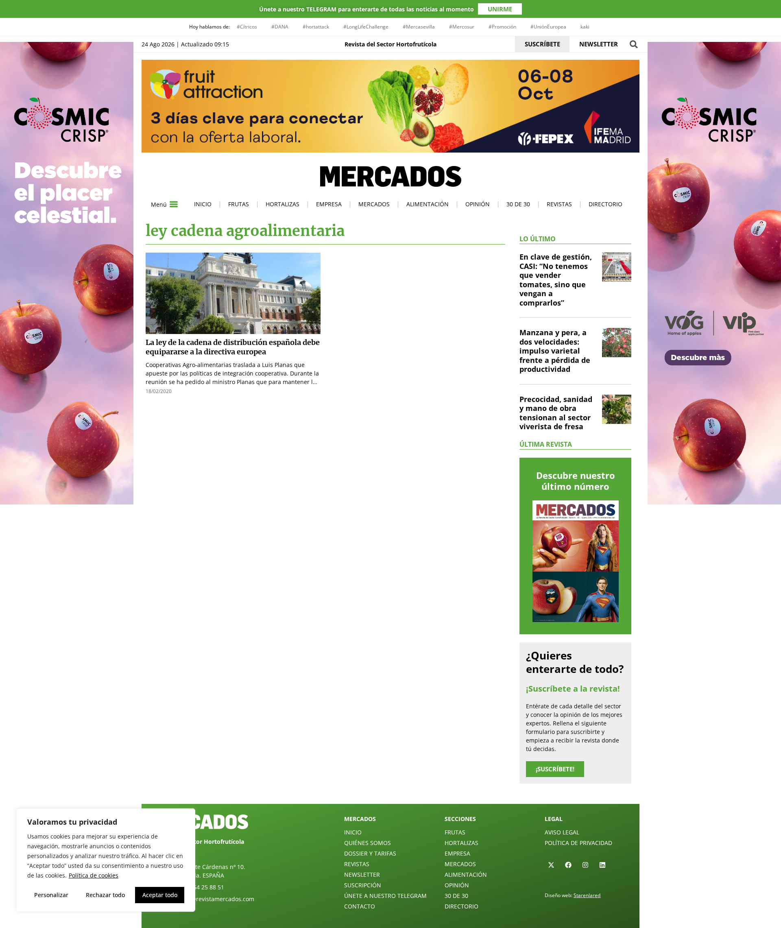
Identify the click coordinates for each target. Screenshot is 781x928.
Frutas (238, 204)
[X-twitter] (551, 864)
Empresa (329, 204)
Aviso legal (562, 832)
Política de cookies (93, 875)
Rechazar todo (105, 895)
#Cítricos (247, 26)
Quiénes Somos (367, 843)
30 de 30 (518, 204)
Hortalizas (282, 204)
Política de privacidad (578, 843)
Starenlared (587, 895)
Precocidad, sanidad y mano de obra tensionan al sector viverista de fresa (555, 413)
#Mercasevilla (419, 26)
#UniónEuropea (548, 26)
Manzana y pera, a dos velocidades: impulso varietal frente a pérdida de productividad (554, 351)
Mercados (374, 204)
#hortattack (316, 26)
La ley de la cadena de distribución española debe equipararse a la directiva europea (233, 347)
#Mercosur (461, 26)
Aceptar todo (159, 895)
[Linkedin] (602, 864)
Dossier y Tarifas (370, 853)
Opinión (477, 204)
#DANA (279, 26)
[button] (633, 44)
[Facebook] (568, 864)
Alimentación (427, 204)
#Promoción (502, 26)
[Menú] (174, 204)
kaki (584, 26)
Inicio (203, 204)
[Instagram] (585, 864)
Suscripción (362, 885)
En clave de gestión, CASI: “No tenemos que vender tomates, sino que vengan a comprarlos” (555, 280)
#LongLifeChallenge (365, 26)
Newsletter (362, 874)
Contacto (359, 906)
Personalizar (51, 895)
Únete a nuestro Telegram (385, 896)
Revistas (559, 204)
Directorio (605, 204)
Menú (159, 204)
